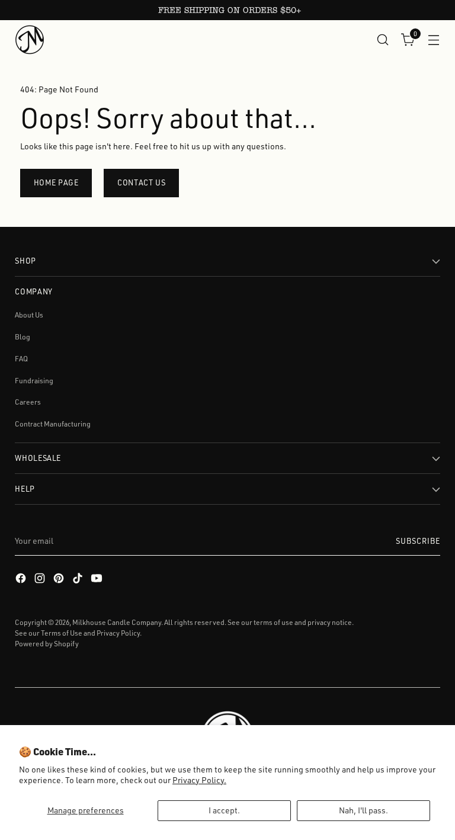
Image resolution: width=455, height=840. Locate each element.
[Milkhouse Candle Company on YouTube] (98, 579)
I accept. (224, 810)
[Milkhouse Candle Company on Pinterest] (60, 579)
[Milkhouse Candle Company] (29, 39)
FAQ (21, 358)
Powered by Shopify (47, 643)
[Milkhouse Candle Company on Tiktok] (79, 579)
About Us (29, 314)
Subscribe (418, 541)
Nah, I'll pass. (363, 810)
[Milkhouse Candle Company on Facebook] (22, 579)
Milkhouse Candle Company (116, 622)
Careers (28, 401)
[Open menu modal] (434, 39)
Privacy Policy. (199, 780)
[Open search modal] (383, 39)
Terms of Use (61, 633)
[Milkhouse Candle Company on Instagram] (41, 579)
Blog (22, 336)
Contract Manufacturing (53, 423)
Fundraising (34, 380)
